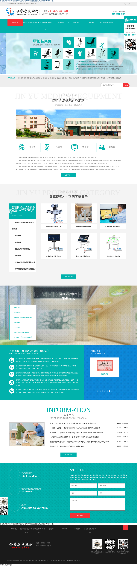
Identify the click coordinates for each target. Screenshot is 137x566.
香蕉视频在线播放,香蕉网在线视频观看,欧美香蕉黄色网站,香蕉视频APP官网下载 (27, 1)
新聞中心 (76, 22)
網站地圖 (3, 565)
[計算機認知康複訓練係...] (113, 213)
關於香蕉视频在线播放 (30, 22)
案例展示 (61, 22)
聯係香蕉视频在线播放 (107, 22)
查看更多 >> (68, 175)
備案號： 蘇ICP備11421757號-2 (71, 560)
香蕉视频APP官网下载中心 (45, 25)
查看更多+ (68, 454)
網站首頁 (15, 22)
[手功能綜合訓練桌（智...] (54, 213)
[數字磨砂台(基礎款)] (113, 243)
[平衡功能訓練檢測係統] (84, 213)
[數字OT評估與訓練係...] (84, 243)
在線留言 (91, 22)
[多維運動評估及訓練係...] (54, 243)
